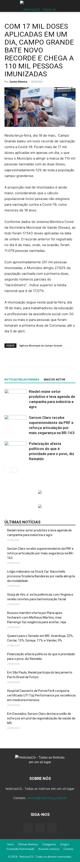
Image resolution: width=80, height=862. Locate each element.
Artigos (64, 844)
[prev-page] (7, 470)
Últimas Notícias (28, 844)
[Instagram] (40, 827)
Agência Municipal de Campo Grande (40, 345)
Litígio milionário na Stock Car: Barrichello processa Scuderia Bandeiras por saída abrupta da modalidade (41, 576)
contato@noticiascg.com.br (47, 798)
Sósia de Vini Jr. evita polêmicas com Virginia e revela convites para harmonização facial (40, 597)
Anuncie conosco (48, 849)
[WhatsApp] (43, 358)
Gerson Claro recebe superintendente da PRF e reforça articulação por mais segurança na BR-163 (40, 553)
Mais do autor (54, 379)
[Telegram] (53, 358)
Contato (68, 849)
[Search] (74, 6)
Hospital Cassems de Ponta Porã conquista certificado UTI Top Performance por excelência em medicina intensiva (41, 695)
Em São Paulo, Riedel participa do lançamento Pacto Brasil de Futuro (39, 675)
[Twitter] (33, 358)
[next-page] (14, 470)
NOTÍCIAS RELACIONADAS (21, 379)
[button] (7, 6)
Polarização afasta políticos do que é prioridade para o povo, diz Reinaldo (41, 656)
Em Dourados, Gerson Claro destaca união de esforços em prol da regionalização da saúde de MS (41, 718)
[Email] (63, 358)
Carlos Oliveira (18, 81)
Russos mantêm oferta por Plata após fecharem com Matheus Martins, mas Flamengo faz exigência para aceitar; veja (36, 617)
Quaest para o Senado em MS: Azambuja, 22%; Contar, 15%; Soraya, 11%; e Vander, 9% (40, 638)
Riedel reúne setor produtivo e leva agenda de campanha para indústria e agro (39, 533)
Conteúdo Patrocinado (20, 849)
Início (10, 844)
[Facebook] (22, 358)
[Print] (74, 358)
